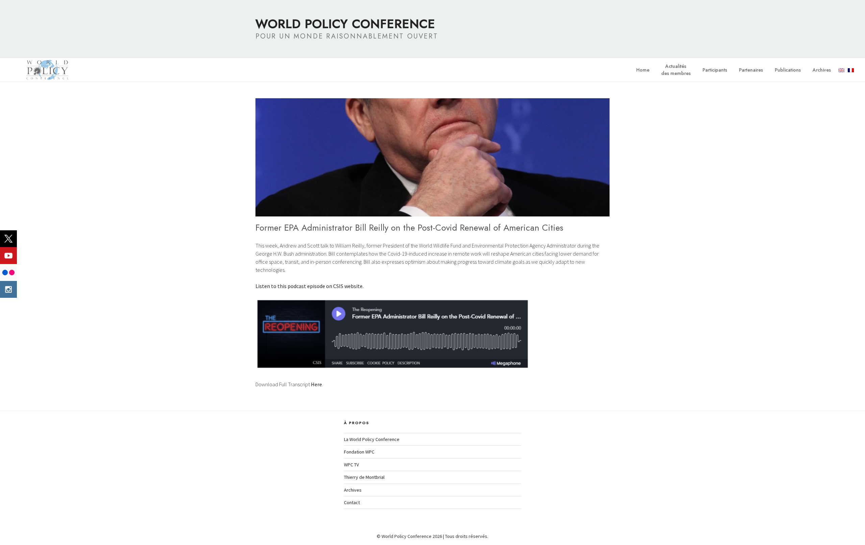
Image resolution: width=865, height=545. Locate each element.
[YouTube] (8, 255)
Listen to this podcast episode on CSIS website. (309, 286)
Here (316, 384)
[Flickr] (8, 272)
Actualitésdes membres (676, 70)
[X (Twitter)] (8, 238)
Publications (788, 70)
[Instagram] (8, 289)
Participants (714, 70)
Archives (822, 70)
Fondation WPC (359, 452)
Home (642, 70)
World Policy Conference (345, 23)
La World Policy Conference (371, 439)
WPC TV (351, 465)
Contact (352, 502)
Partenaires (751, 70)
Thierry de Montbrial (364, 477)
